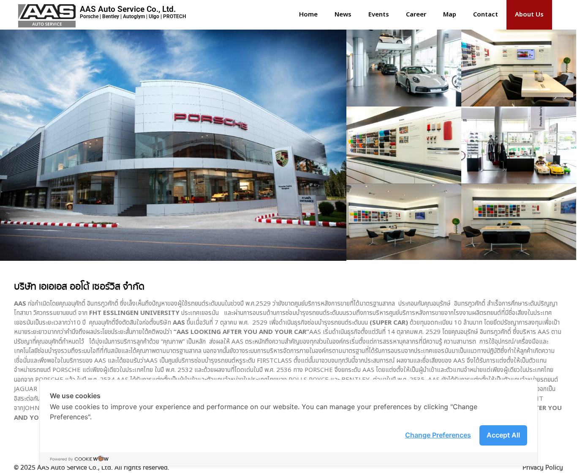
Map (449, 14)
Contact (485, 14)
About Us (529, 14)
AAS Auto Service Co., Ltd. (128, 9)
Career (416, 14)
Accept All (503, 435)
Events (378, 14)
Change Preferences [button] (438, 435)
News (343, 14)
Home (308, 14)
